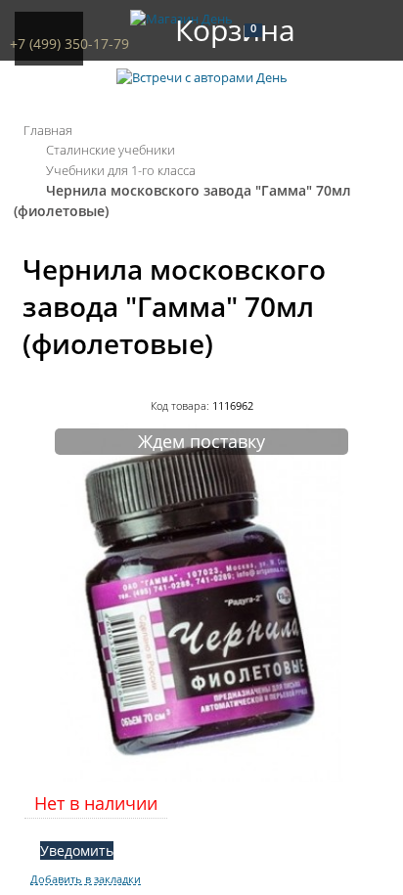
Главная (47, 130)
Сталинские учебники (110, 149)
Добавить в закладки (85, 879)
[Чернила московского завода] (201, 776)
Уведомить (76, 850)
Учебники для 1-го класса (121, 170)
